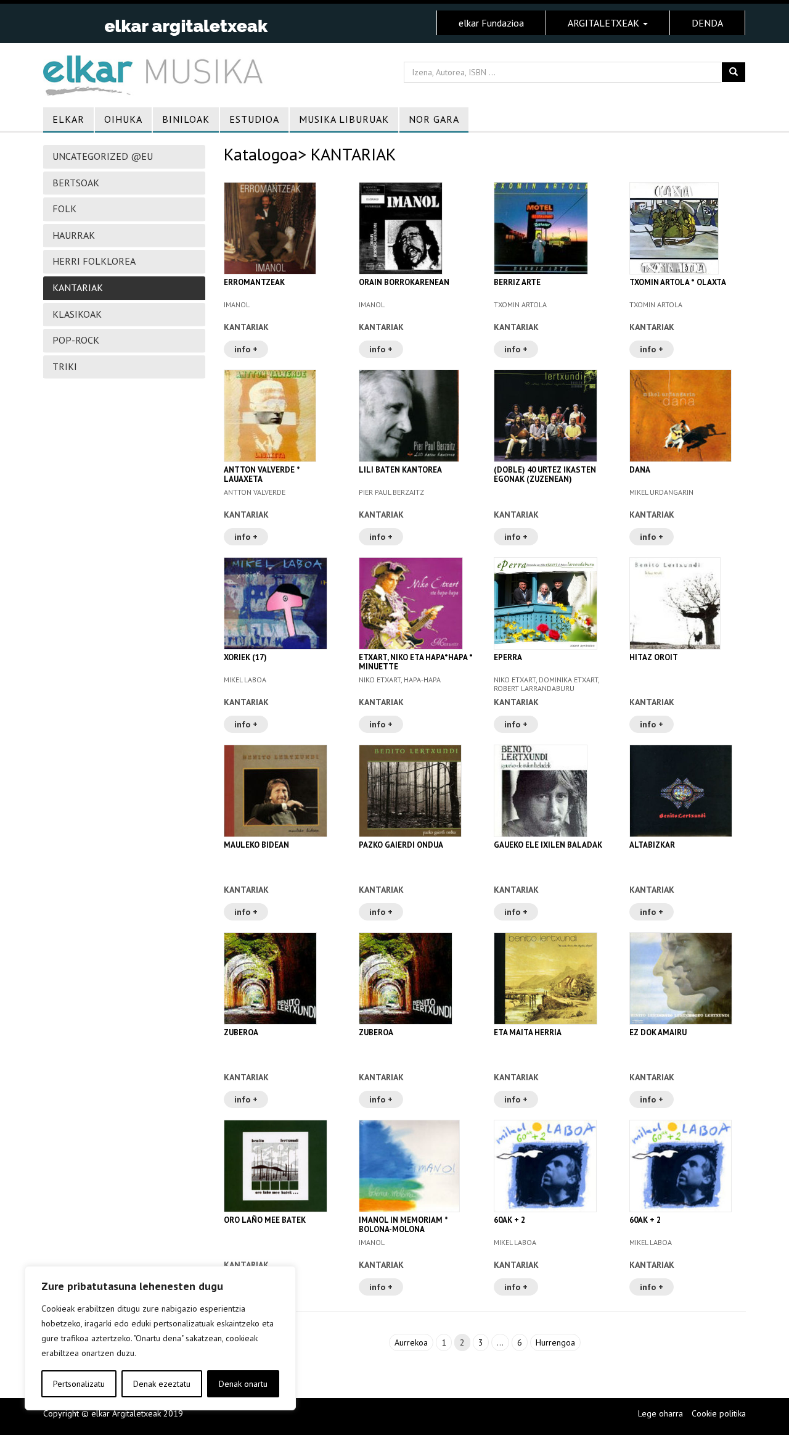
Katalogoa (261, 154)
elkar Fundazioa (491, 23)
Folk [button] (64, 208)
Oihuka (123, 119)
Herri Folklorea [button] (94, 261)
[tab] (124, 156)
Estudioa (254, 119)
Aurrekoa (411, 1342)
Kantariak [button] (77, 287)
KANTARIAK (246, 327)
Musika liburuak (344, 119)
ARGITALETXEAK (605, 23)
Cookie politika (719, 1413)
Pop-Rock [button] (75, 340)
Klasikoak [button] (77, 314)
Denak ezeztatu (161, 1383)
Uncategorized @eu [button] (102, 156)
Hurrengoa (555, 1342)
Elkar (68, 119)
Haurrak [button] (73, 235)
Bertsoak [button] (75, 182)
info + (246, 349)
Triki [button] (64, 366)
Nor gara (434, 119)
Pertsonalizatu (79, 1383)
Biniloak (186, 119)
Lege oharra (660, 1413)
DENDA (707, 23)
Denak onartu (243, 1383)
